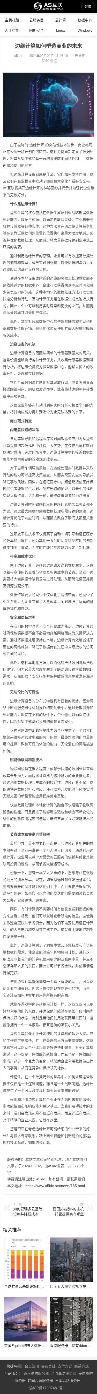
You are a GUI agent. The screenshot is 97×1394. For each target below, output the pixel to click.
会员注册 (32, 1366)
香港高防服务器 (36, 1373)
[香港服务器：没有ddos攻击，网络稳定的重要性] (71, 1340)
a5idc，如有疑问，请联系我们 (60, 1179)
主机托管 (12, 20)
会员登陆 (48, 1366)
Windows (85, 30)
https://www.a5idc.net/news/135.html (55, 1186)
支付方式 (65, 1366)
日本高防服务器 (67, 1381)
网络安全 (36, 30)
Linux (60, 30)
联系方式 (81, 1366)
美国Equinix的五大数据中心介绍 (30, 1346)
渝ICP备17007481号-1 (47, 1388)
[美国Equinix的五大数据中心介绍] (25, 1340)
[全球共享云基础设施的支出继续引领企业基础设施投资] (25, 1281)
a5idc (18, 56)
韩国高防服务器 (40, 1381)
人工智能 (12, 30)
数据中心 (85, 20)
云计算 (60, 20)
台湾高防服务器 (63, 1373)
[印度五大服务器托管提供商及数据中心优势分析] (71, 1281)
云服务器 (36, 20)
